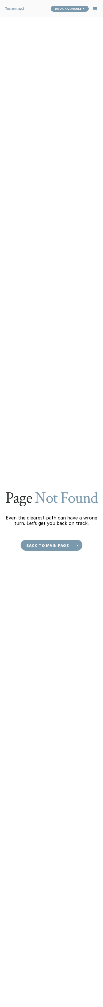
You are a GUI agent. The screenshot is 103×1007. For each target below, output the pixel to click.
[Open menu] (95, 8)
